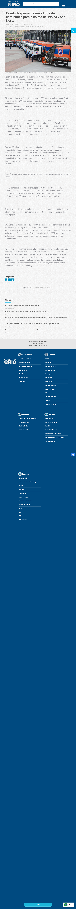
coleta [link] (35, 292)
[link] (73, 30)
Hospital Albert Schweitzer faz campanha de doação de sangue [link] (25, 311)
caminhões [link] (29, 292)
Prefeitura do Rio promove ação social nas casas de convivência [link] (25, 330)
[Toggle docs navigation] (63, 6)
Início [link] (7, 26)
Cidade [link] (11, 26)
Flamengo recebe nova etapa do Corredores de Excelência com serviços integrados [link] (32, 324)
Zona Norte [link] (52, 292)
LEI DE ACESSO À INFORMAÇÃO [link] (38, 341)
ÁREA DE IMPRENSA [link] (38, 343)
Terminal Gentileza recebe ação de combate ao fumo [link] (22, 305)
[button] (57, 4)
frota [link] (39, 292)
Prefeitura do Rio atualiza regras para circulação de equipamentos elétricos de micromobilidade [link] (36, 318)
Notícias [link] (21, 26)
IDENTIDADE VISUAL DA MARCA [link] (38, 345)
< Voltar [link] (38, 904)
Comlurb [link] (16, 26)
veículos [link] (47, 292)
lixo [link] (42, 292)
